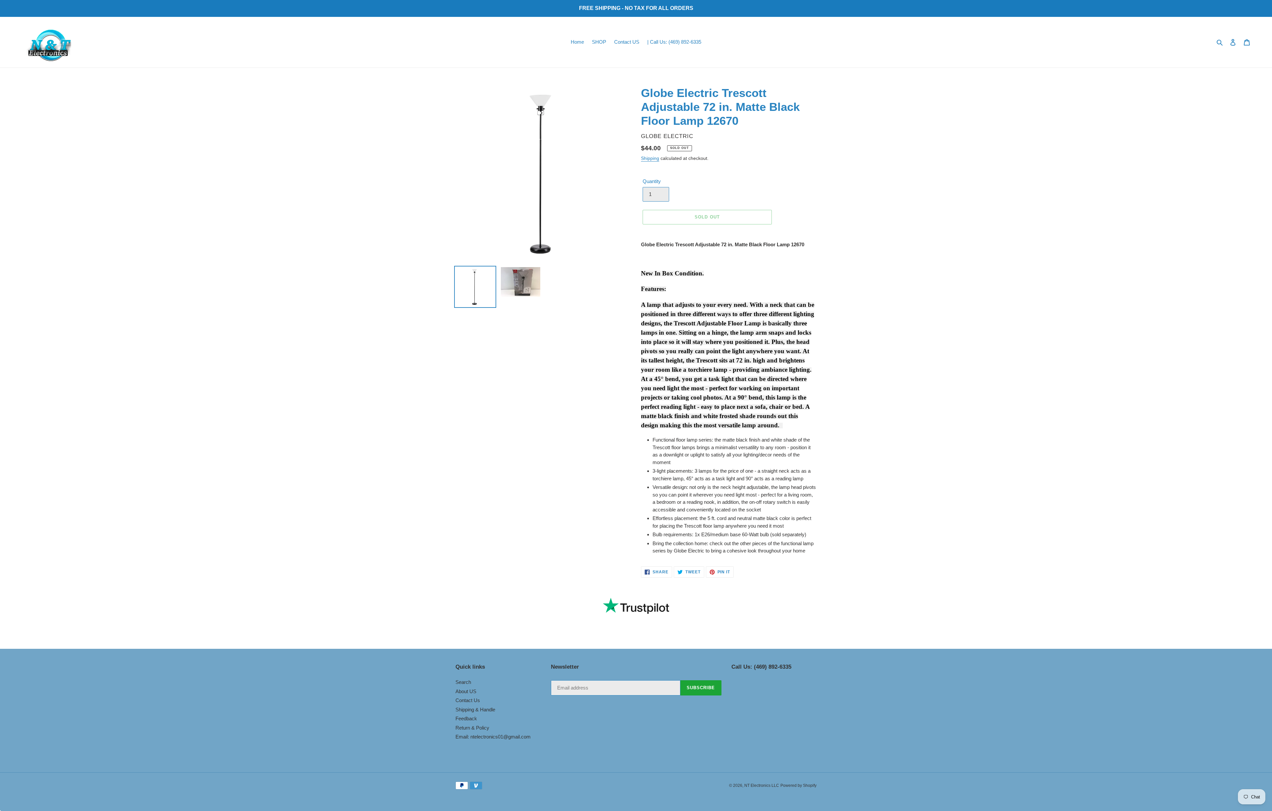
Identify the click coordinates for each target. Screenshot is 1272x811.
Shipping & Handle (475, 709)
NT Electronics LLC (761, 785)
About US (465, 691)
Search (463, 682)
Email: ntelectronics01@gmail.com (493, 736)
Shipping (650, 158)
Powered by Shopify (798, 785)
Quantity (652, 181)
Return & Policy (472, 728)
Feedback (466, 718)
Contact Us (467, 700)
